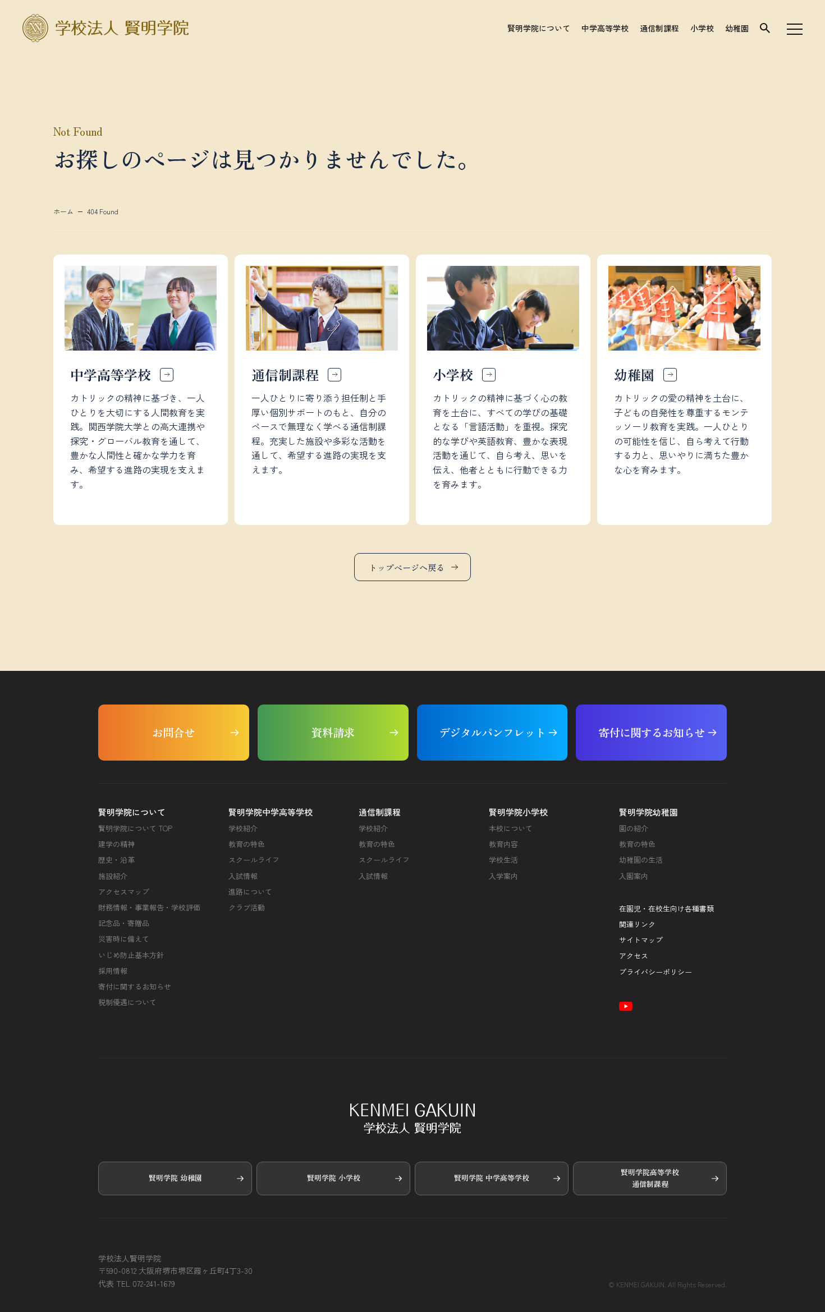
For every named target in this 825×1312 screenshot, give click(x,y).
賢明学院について (538, 28)
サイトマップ (641, 940)
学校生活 (503, 860)
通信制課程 (659, 28)
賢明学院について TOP (135, 828)
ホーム (63, 211)
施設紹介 (112, 876)
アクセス (633, 956)
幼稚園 (737, 28)
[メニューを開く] (795, 28)
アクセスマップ (123, 892)
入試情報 (243, 876)
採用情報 (112, 971)
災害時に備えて (123, 939)
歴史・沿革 (116, 860)
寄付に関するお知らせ (134, 987)
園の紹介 (633, 828)
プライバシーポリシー (655, 972)
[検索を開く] (765, 28)
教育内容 (503, 844)
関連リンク (637, 924)
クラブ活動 (246, 908)
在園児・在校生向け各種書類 (666, 909)
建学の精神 (116, 844)
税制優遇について (127, 1002)
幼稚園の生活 (641, 860)
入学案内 (503, 876)
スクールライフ (253, 860)
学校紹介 (243, 828)
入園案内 (633, 876)
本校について (511, 828)
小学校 (702, 28)
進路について (250, 892)
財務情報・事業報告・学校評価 (149, 908)
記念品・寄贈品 (123, 923)
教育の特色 (246, 844)
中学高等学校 (605, 28)
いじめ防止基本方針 (131, 955)
